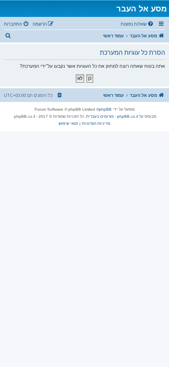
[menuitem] (137, 24)
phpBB (105, 109)
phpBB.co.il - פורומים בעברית (112, 116)
